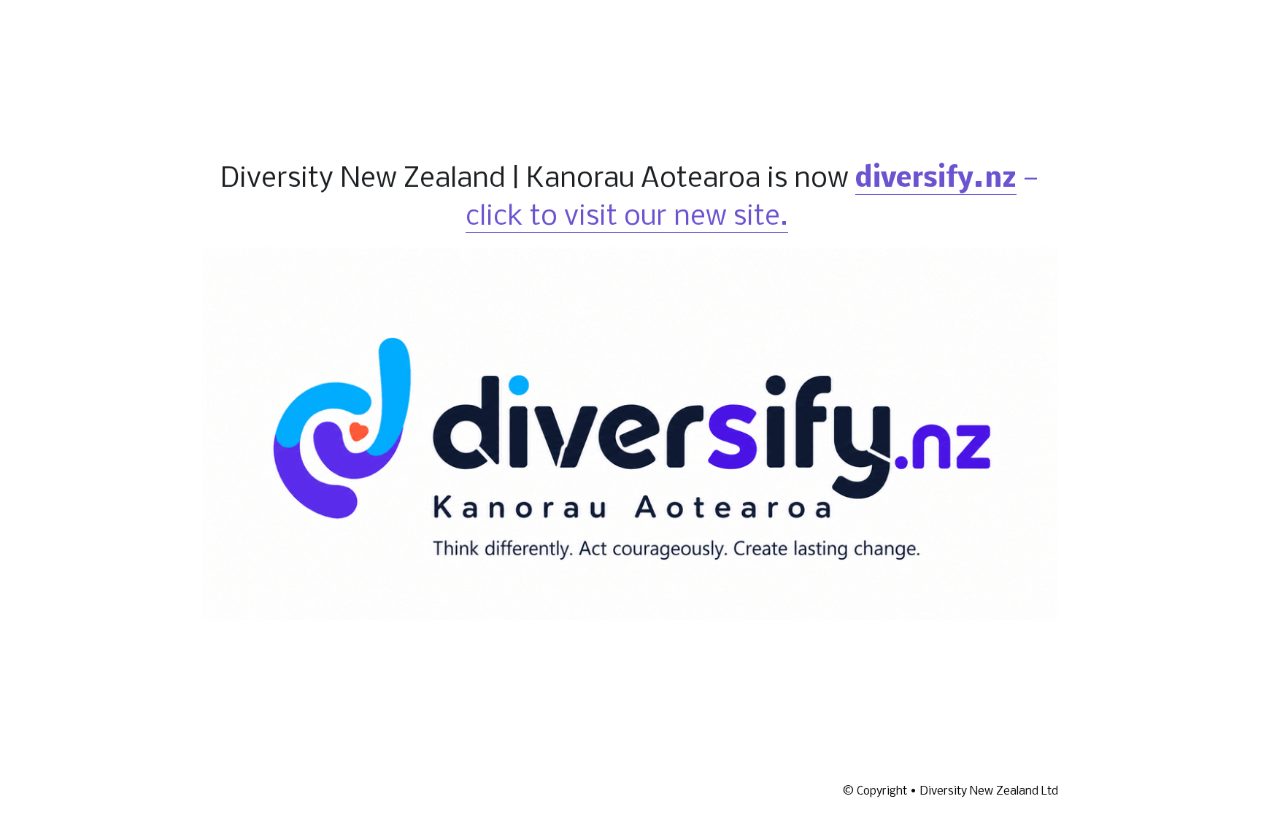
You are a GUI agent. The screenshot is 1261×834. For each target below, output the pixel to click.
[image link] (630, 428)
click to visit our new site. (627, 212)
